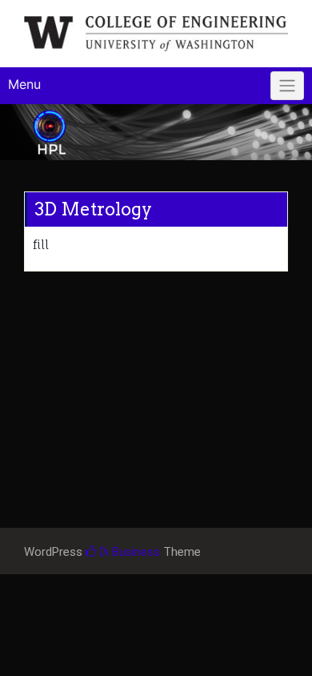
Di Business (128, 552)
